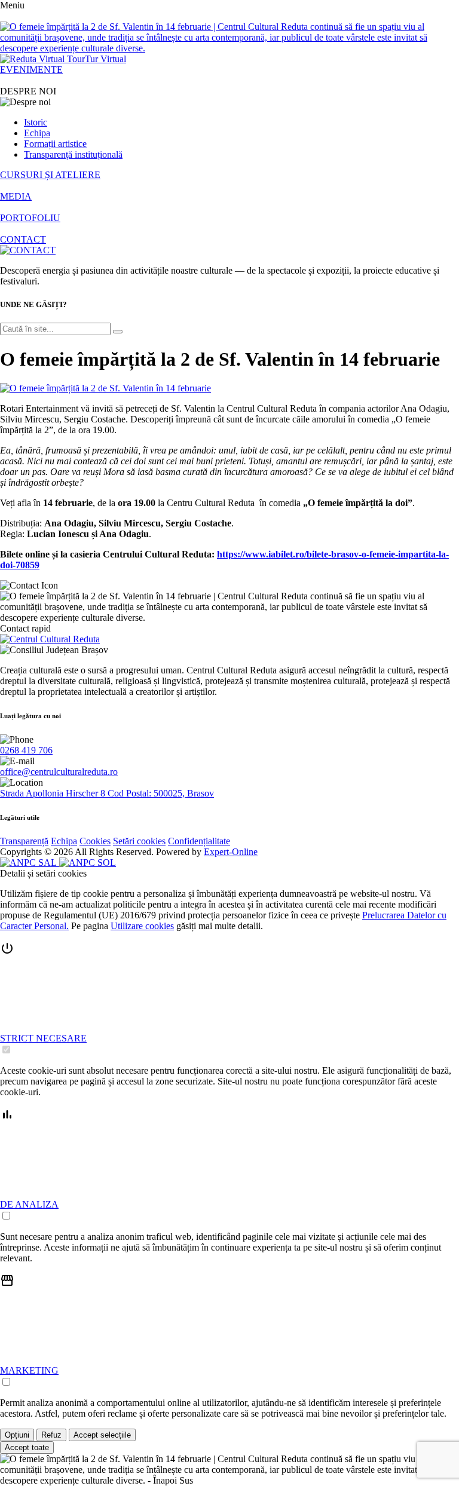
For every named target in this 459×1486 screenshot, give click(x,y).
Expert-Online (231, 852)
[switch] (6, 1049)
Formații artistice (55, 144)
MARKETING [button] (29, 1370)
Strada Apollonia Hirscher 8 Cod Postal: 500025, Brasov (107, 793)
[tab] (229, 998)
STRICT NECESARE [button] (43, 1038)
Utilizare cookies (142, 926)
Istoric (35, 122)
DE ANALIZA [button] (29, 1204)
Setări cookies (139, 841)
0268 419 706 (26, 750)
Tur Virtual (105, 59)
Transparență (24, 841)
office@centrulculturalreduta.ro (59, 772)
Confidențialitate (199, 841)
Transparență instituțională (73, 154)
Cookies (95, 841)
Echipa (37, 133)
